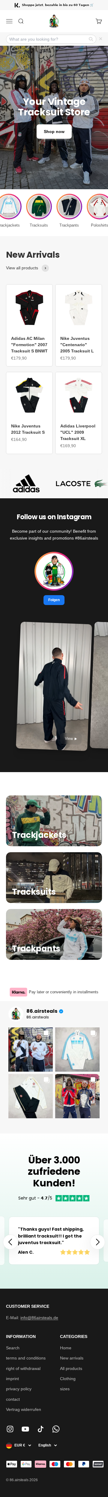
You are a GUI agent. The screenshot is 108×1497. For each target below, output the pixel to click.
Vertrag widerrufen (23, 1409)
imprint (12, 1378)
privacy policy (19, 1388)
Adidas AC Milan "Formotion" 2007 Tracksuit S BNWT (29, 344)
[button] (97, 1242)
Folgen (54, 600)
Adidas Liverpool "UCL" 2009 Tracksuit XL (77, 432)
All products (71, 1368)
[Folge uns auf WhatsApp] (56, 1429)
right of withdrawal (23, 1368)
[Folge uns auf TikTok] (41, 1429)
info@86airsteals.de (39, 1317)
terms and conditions (26, 1358)
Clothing (68, 1378)
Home (65, 1347)
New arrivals (71, 1358)
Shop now (54, 131)
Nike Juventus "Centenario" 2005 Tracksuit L (77, 344)
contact (13, 1399)
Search (13, 1347)
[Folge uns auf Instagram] (10, 1429)
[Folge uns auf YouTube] (25, 1429)
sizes (65, 1388)
